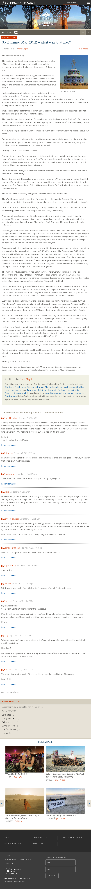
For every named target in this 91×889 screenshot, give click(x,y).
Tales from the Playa (9, 37)
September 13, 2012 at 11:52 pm (23, 669)
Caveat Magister (23, 48)
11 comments (83, 48)
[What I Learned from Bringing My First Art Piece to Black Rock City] (66, 759)
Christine (7, 453)
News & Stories (38, 843)
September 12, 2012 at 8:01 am (23, 601)
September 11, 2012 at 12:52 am (28, 565)
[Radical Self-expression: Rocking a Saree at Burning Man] (25, 801)
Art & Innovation (13, 843)
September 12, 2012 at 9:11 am (20, 635)
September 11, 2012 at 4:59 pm (23, 583)
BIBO (5, 669)
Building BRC (6, 711)
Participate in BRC (8, 722)
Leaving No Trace (8, 718)
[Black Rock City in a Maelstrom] (66, 801)
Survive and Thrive (8, 725)
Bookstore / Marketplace (18, 859)
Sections (6, 32)
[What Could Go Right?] (25, 759)
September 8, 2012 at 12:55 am (26, 473)
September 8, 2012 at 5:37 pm (20, 491)
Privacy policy (25, 879)
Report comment (8, 445)
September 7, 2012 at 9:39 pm (24, 453)
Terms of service (10, 879)
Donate (9, 855)
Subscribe (52, 875)
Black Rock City (39, 837)
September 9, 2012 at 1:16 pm (30, 518)
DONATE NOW (71, 3)
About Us (9, 837)
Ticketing (5, 732)
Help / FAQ (9, 863)
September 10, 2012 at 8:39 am (31, 547)
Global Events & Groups (71, 837)
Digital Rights (6, 714)
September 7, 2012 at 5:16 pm (29, 418)
